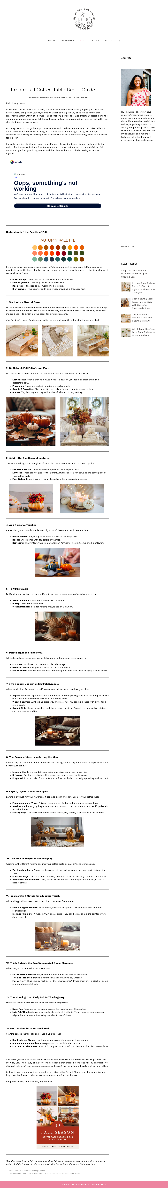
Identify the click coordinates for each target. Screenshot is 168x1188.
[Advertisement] (57, 68)
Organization (67, 41)
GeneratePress (100, 1184)
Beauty (95, 41)
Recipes (51, 41)
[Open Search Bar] (119, 40)
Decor (83, 41)
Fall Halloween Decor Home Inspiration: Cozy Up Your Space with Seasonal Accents (45, 1173)
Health (108, 41)
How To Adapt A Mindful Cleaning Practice (27, 1171)
